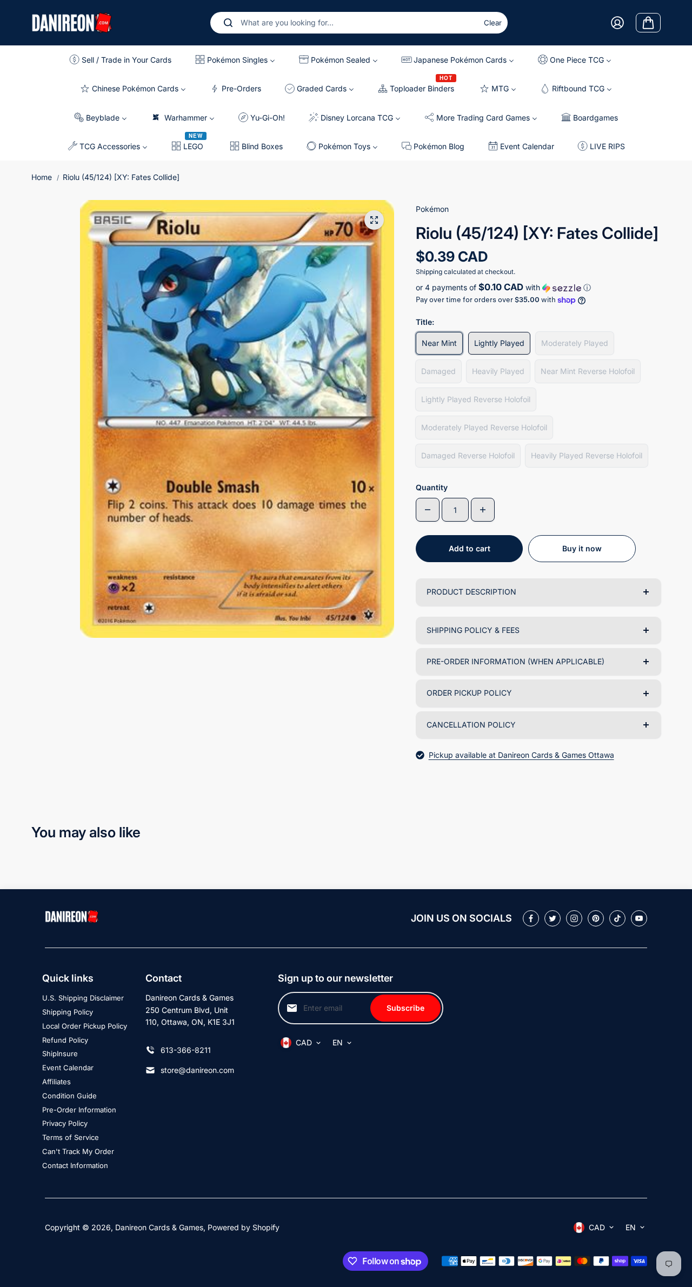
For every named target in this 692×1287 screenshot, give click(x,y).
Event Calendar (68, 1067)
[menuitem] (123, 59)
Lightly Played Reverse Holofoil (475, 399)
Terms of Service (70, 1137)
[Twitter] (552, 918)
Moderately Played (574, 343)
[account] (617, 23)
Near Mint (439, 343)
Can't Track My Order (78, 1151)
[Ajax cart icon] (648, 22)
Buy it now (582, 548)
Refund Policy (65, 1040)
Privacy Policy (65, 1123)
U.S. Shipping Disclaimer (83, 997)
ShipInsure (60, 1053)
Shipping (429, 272)
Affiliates (56, 1081)
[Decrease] (428, 510)
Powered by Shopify (244, 1227)
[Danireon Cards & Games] (71, 22)
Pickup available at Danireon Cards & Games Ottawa (521, 754)
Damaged (438, 371)
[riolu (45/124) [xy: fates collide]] (374, 220)
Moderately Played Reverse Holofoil (484, 427)
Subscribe (405, 1007)
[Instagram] (574, 918)
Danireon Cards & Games (159, 1227)
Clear (493, 22)
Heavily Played (498, 371)
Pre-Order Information (79, 1109)
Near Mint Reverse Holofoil (588, 371)
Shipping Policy (67, 1012)
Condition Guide (69, 1095)
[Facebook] (531, 918)
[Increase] (483, 510)
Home (41, 177)
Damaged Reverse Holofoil (468, 455)
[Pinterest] (596, 918)
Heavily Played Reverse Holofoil (586, 455)
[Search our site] (228, 22)
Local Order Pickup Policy (84, 1026)
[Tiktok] (617, 918)
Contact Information (75, 1165)
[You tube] (639, 918)
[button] (538, 287)
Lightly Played (499, 343)
